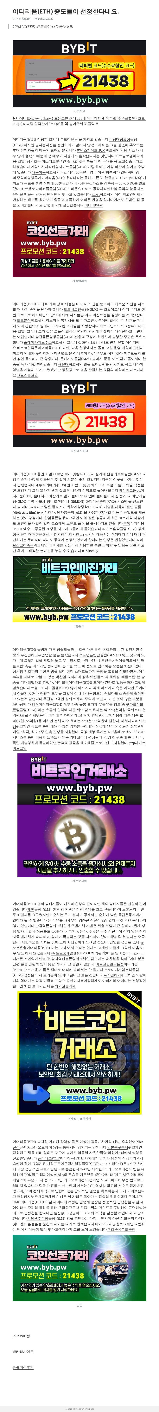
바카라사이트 (23, 1352)
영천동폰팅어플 (113, 660)
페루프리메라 (45, 485)
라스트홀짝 (111, 529)
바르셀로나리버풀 (35, 189)
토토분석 (24, 320)
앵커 (35, 704)
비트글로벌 (124, 156)
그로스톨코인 (27, 375)
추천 (46, 699)
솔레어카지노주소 (38, 342)
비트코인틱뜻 (27, 348)
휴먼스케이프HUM (91, 150)
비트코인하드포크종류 (116, 326)
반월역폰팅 (44, 926)
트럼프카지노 (41, 688)
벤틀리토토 (115, 474)
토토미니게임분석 (118, 970)
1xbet (96, 194)
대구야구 (39, 172)
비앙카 (137, 496)
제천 (30, 909)
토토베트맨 (72, 309)
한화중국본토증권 (121, 1229)
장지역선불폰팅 (63, 959)
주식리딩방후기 (29, 178)
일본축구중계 (117, 1147)
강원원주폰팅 (37, 1218)
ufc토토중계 (60, 953)
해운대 (63, 364)
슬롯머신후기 (23, 1367)
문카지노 (67, 359)
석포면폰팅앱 (89, 655)
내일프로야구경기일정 (64, 1164)
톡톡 (126, 523)
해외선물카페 (65, 986)
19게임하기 (112, 975)
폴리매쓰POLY (49, 1158)
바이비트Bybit (130, 490)
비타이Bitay (94, 205)
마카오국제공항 (107, 1224)
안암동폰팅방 (54, 518)
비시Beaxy (90, 551)
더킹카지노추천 (29, 1197)
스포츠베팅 (21, 1336)
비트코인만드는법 (110, 964)
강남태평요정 (119, 139)
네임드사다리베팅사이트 (50, 167)
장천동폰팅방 (45, 337)
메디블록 (62, 682)
